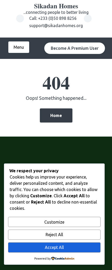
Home (56, 115)
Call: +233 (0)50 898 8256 (53, 18)
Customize (54, 222)
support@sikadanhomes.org (56, 25)
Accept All (54, 247)
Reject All (54, 234)
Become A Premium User (74, 48)
